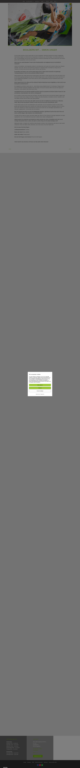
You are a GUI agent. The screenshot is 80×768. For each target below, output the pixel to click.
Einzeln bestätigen (40, 390)
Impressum (42, 394)
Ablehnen (40, 387)
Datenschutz (38, 394)
